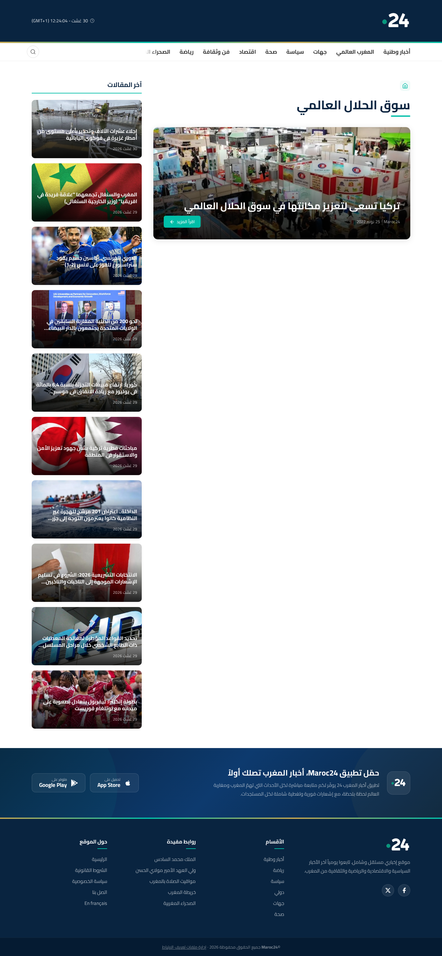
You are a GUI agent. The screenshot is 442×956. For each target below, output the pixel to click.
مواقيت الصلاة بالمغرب (172, 881)
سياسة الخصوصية (89, 881)
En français (95, 903)
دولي (279, 892)
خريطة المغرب (181, 892)
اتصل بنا (99, 892)
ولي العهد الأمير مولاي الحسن (165, 870)
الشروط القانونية (91, 870)
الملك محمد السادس (174, 859)
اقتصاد (247, 52)
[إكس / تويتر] (388, 890)
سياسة (295, 52)
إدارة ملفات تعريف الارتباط (184, 947)
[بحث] (33, 52)
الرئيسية (99, 859)
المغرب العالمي (355, 52)
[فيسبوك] (404, 890)
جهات (320, 52)
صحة (271, 52)
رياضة (186, 52)
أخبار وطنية (396, 52)
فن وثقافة (216, 52)
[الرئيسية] (405, 86)
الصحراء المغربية (150, 52)
